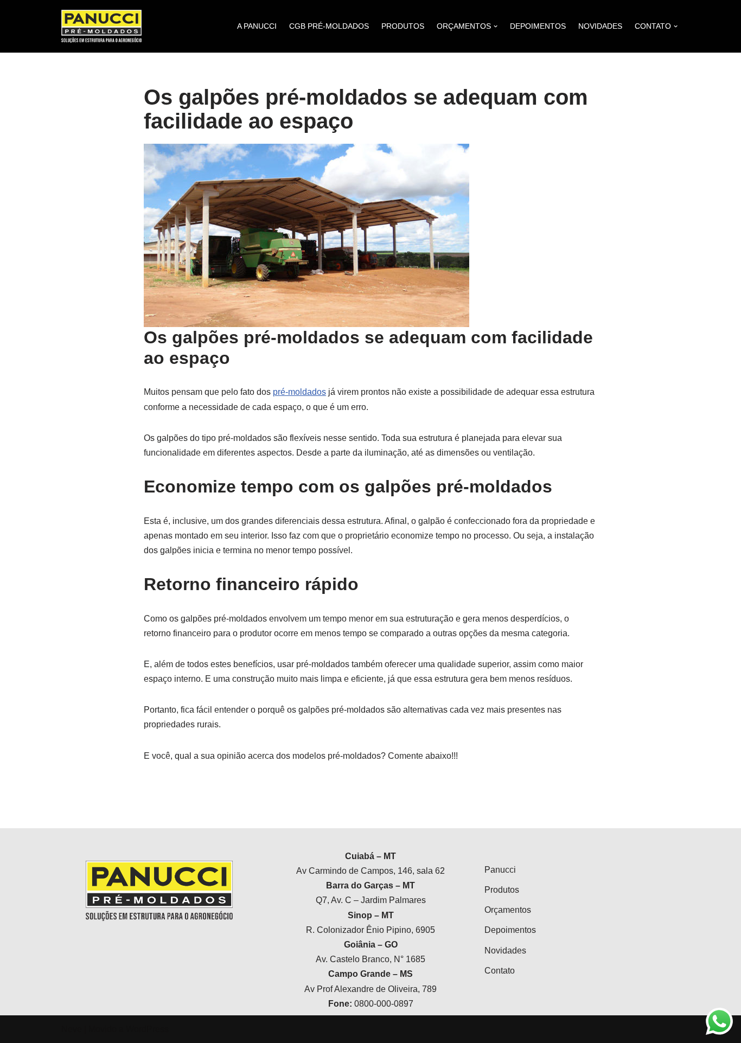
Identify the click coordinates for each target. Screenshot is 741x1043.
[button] (718, 15)
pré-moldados (299, 391)
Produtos (501, 889)
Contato (499, 970)
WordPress (147, 1029)
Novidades (505, 950)
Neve (71, 1029)
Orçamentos (507, 909)
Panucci (500, 869)
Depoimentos (510, 930)
